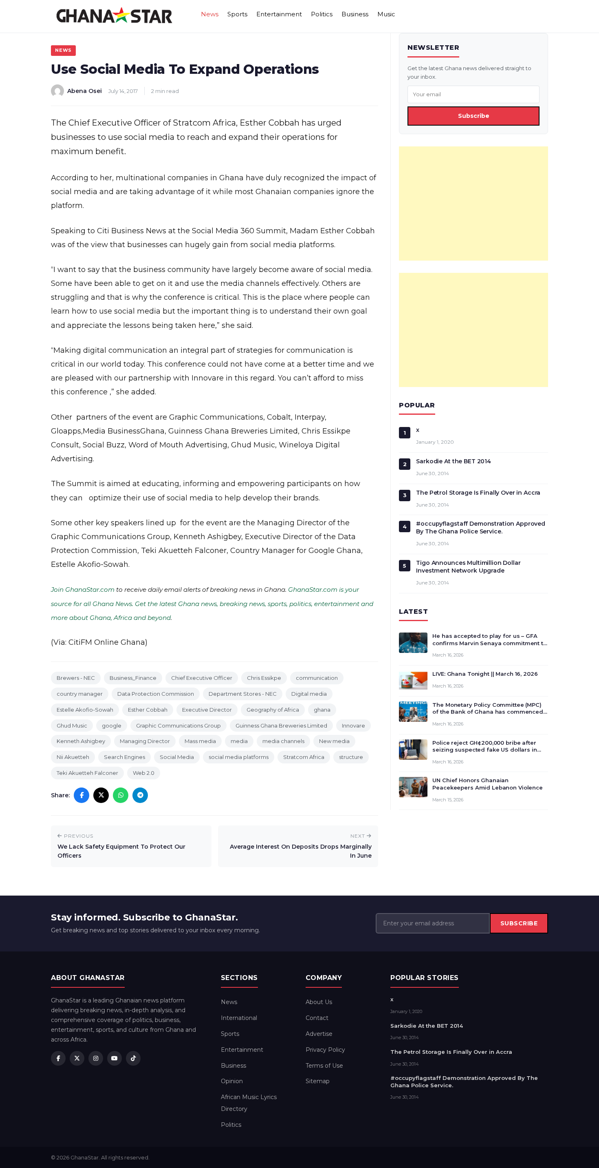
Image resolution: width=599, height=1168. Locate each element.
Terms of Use (324, 1065)
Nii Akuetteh (73, 757)
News (209, 14)
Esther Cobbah (147, 709)
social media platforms (239, 757)
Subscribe (473, 115)
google (111, 725)
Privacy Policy (325, 1049)
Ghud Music (72, 725)
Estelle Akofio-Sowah (85, 709)
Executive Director (207, 709)
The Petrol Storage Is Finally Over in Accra (478, 492)
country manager (80, 693)
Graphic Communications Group (178, 725)
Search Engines (124, 757)
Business (354, 14)
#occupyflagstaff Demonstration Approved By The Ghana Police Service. (480, 527)
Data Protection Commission (155, 693)
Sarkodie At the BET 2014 (453, 461)
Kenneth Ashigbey (81, 741)
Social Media (177, 757)
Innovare (353, 725)
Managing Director (145, 741)
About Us (319, 1002)
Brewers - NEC (76, 678)
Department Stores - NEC (243, 693)
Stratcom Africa (303, 757)
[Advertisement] (473, 203)
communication (317, 678)
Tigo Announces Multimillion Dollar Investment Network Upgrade (468, 566)
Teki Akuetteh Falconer (87, 773)
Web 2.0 (143, 773)
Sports (237, 14)
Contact (317, 1018)
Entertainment (279, 14)
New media (334, 741)
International (239, 1018)
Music (386, 14)
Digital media (309, 693)
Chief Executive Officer (201, 678)
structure (351, 757)
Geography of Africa (273, 709)
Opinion (232, 1081)
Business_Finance (133, 678)
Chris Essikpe (264, 678)
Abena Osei (84, 91)
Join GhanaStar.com (83, 589)
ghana (322, 709)
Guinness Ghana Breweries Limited (281, 725)
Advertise (319, 1033)
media (239, 741)
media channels (283, 741)
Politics (322, 14)
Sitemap (318, 1081)
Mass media (200, 741)
